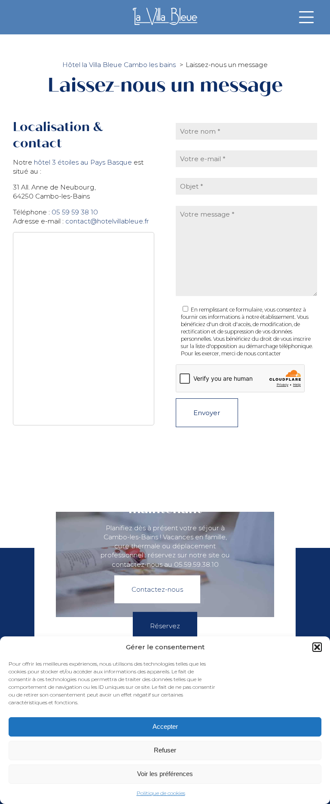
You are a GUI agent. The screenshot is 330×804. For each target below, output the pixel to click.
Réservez (165, 626)
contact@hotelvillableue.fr (107, 221)
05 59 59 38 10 (75, 212)
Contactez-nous (157, 589)
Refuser (165, 750)
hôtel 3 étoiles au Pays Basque (83, 162)
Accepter (165, 726)
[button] (317, 647)
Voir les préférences (165, 773)
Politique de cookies (161, 793)
